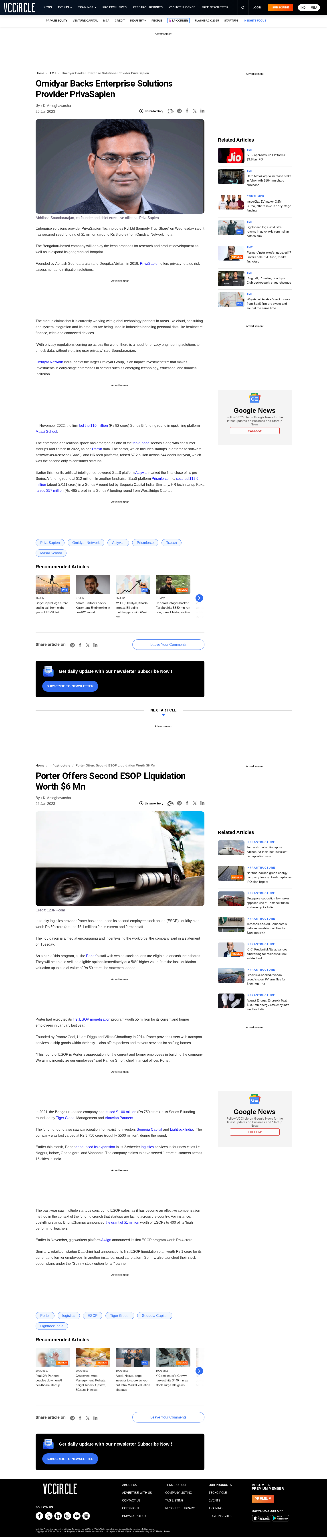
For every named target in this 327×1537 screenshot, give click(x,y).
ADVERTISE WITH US (137, 1492)
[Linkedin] (202, 111)
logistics (147, 1147)
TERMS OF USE (176, 1485)
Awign (106, 1240)
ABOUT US (129, 1485)
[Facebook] (187, 111)
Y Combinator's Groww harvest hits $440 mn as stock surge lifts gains (172, 1380)
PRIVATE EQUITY (56, 20)
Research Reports (148, 7)
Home (40, 73)
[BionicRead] (170, 111)
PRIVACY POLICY (134, 1516)
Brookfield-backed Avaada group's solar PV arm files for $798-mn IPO (266, 979)
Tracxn (96, 449)
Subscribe (280, 7)
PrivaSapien (149, 263)
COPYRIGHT (130, 1508)
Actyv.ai (141, 472)
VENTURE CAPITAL (85, 20)
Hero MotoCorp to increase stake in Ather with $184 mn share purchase (269, 180)
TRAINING (215, 1508)
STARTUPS (231, 20)
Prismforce (160, 478)
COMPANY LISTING (178, 1492)
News (48, 7)
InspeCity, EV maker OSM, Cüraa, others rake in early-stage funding (269, 206)
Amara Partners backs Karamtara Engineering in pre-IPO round (93, 607)
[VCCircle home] (19, 7)
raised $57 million (50, 490)
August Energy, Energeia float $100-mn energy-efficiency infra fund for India (268, 1005)
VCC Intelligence (182, 7)
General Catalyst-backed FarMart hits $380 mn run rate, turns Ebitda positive (173, 607)
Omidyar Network (49, 362)
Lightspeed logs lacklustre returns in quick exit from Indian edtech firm (268, 231)
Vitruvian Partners (119, 1118)
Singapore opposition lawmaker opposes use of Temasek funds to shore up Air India (268, 903)
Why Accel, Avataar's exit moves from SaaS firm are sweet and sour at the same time (268, 303)
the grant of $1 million (122, 1222)
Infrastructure (60, 765)
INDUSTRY (137, 20)
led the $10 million (93, 425)
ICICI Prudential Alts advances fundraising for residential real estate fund (267, 954)
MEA (314, 7)
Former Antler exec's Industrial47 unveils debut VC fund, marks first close (269, 257)
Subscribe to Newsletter (70, 686)
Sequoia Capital (149, 1129)
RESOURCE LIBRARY (180, 1508)
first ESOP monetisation (91, 1019)
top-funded (141, 443)
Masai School (46, 431)
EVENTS (214, 1500)
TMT (53, 73)
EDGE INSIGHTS (220, 1516)
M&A (106, 20)
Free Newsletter (215, 7)
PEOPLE (156, 20)
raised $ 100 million (120, 1112)
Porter (91, 956)
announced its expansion (95, 1147)
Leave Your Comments (168, 644)
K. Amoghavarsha (57, 106)
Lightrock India (181, 1129)
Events (63, 7)
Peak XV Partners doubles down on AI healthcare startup (49, 1380)
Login (257, 7)
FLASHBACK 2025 (207, 20)
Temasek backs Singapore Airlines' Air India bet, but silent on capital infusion (267, 852)
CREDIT (120, 20)
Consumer (256, 196)
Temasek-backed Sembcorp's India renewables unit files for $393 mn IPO (267, 928)
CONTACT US (131, 1500)
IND (303, 7)
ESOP (93, 1316)
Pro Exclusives (115, 7)
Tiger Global (65, 1118)
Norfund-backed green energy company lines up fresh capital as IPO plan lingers (269, 877)
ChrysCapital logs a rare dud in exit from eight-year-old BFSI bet (52, 607)
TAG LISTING (174, 1500)
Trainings (85, 7)
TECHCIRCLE (218, 1492)
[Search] (243, 7)
